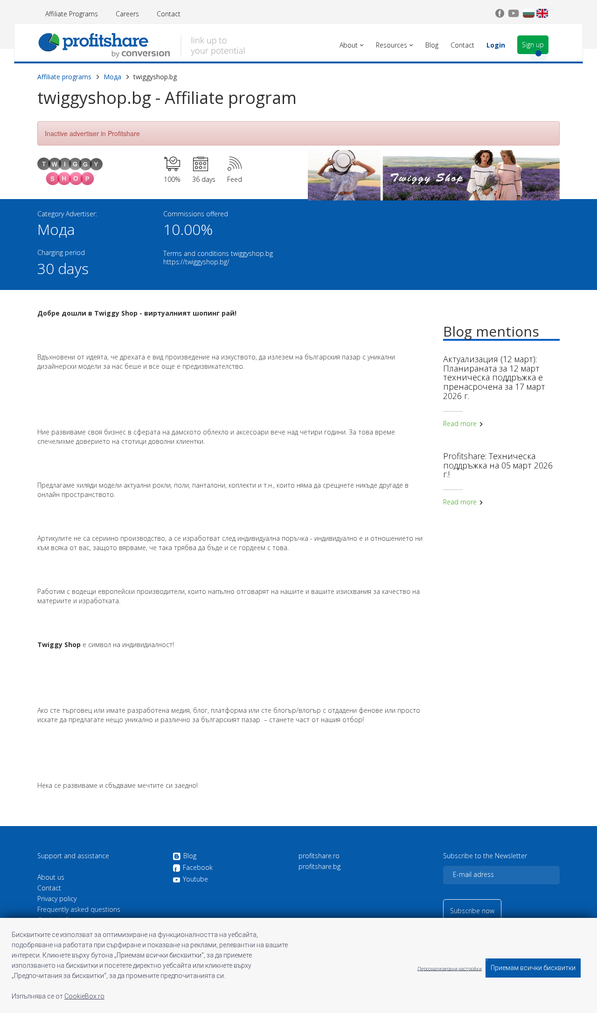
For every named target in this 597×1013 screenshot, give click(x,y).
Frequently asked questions (78, 909)
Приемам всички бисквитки (533, 968)
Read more (461, 423)
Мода (112, 76)
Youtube (195, 879)
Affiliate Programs (71, 13)
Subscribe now (472, 910)
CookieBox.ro (84, 996)
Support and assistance (73, 856)
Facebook (198, 868)
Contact (168, 13)
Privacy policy (56, 899)
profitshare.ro (319, 856)
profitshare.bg (319, 866)
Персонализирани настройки (449, 968)
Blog (189, 856)
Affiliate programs (64, 76)
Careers (127, 13)
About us (50, 877)
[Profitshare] (141, 44)
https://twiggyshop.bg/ (196, 261)
